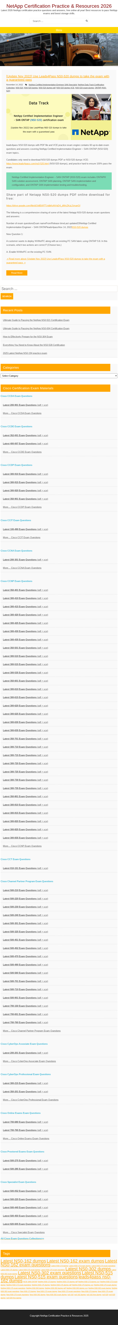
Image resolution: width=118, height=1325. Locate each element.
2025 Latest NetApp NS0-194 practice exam (25, 353)
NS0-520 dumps (31, 88)
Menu (59, 30)
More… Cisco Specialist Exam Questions (24, 1232)
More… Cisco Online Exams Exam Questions (26, 1138)
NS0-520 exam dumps (84, 88)
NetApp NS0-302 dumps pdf (55, 1288)
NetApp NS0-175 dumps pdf (61, 1285)
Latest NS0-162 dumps (23, 1260)
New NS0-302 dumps (38, 1295)
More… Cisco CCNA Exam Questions (22, 567)
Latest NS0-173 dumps (59, 1266)
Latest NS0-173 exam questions (103, 1266)
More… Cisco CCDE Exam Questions (22, 452)
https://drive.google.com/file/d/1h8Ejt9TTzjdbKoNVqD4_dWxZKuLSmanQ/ (43, 205)
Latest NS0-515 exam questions (46, 1276)
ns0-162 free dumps (94, 1295)
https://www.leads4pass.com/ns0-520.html (27, 163)
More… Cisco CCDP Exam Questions (22, 507)
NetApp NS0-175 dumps (41, 1285)
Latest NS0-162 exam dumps (75, 1260)
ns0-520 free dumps (13, 1298)
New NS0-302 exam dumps (56, 1295)
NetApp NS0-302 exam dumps (99, 1288)
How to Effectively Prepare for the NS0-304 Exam (28, 336)
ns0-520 (105, 1295)
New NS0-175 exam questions (17, 1295)
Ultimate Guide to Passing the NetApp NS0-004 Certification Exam (36, 328)
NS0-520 (19, 88)
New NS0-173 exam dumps (47, 1291)
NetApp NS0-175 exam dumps (105, 1285)
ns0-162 (70, 1295)
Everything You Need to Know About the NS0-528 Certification (34, 345)
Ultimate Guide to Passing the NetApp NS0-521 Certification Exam (36, 320)
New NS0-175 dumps (89, 1291)
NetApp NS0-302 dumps (35, 1288)
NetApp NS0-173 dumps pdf (67, 1282)
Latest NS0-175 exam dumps (29, 1270)
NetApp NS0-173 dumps (47, 1282)
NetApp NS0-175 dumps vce (82, 1285)
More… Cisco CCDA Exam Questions (22, 413)
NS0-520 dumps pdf (47, 88)
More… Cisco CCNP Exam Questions (22, 846)
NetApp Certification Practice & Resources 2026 (59, 6)
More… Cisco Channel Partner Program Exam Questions (32, 1030)
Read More (16, 273)
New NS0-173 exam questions (69, 1291)
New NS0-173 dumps (28, 1291)
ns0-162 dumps (80, 1295)
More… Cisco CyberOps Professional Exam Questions (31, 1099)
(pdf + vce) (25, 405)
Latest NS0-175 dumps (9, 1270)
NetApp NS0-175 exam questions (13, 1288)
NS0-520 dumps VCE (65, 88)
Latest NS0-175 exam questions (53, 1270)
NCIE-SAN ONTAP (30, 1282)
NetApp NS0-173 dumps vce (89, 1282)
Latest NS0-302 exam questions (49, 1272)
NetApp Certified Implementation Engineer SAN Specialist (53, 85)
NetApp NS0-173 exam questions (18, 1285)
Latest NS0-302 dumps (88, 1268)
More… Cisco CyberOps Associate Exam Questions (29, 1061)
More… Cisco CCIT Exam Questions (21, 537)
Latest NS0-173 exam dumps (80, 1266)
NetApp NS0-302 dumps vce (77, 1288)
